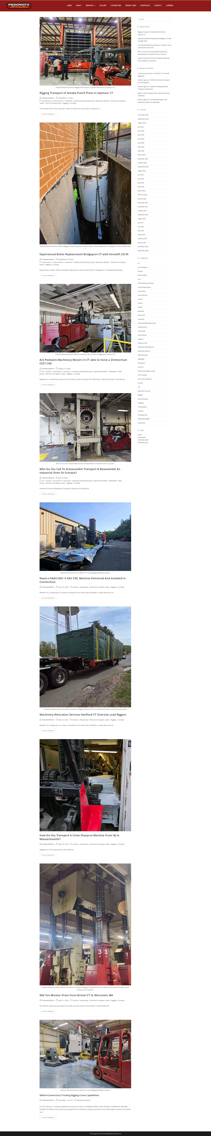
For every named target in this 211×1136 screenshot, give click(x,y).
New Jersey (84, 587)
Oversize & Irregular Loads (55, 374)
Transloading (142, 407)
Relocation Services (144, 391)
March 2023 (141, 155)
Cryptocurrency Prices (145, 73)
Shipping (141, 403)
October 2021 (142, 211)
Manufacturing (142, 355)
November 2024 (143, 115)
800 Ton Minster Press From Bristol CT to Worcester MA (76, 995)
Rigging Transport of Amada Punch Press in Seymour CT (76, 93)
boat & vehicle (142, 275)
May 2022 (141, 183)
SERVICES (89, 5)
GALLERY (103, 5)
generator (141, 311)
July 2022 (141, 175)
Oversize (140, 367)
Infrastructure (142, 327)
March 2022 (141, 191)
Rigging (65, 103)
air (43, 371)
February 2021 (142, 239)
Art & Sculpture (143, 267)
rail (139, 387)
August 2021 (142, 219)
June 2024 (141, 131)
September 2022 (143, 167)
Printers (140, 383)
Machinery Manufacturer (146, 347)
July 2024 (141, 127)
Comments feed (143, 440)
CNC (139, 279)
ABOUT (78, 5)
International (142, 335)
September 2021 (143, 215)
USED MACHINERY (144, 419)
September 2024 (143, 119)
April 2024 (141, 139)
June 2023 (141, 143)
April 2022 (141, 187)
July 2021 (141, 223)
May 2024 (141, 135)
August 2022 (142, 171)
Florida (140, 303)
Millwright (113, 371)
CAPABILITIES (116, 5)
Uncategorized (142, 415)
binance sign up (143, 80)
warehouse (141, 423)
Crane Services (58, 101)
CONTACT (158, 5)
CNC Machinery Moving (145, 283)
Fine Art (140, 299)
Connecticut (46, 101)
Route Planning (143, 399)
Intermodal (141, 331)
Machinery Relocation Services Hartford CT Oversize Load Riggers (83, 714)
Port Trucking (142, 375)
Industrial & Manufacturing (84, 101)
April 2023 (141, 151)
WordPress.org (142, 442)
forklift (140, 307)
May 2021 (141, 231)
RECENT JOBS (131, 5)
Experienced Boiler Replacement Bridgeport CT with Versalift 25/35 (84, 254)
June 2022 (141, 179)
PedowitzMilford (48, 98)
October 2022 (142, 163)
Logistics (140, 339)
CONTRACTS (145, 5)
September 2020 (143, 251)
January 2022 (142, 199)
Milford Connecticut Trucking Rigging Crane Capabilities (69, 1095)
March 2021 (141, 235)
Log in (140, 435)
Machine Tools (142, 343)
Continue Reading (49, 113)
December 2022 (143, 159)
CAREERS (169, 5)
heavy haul (141, 315)
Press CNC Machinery (53, 103)
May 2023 (141, 147)
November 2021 (143, 207)
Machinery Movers (102, 101)
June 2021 (141, 227)
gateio (140, 93)
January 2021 (142, 243)
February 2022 (142, 195)
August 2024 (142, 123)
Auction (48, 371)
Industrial (68, 101)
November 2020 (143, 247)
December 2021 (143, 203)
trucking (73, 103)
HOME (69, 5)
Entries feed (142, 437)
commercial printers (144, 287)
